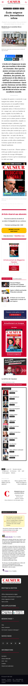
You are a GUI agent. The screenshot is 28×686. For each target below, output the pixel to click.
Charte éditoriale (6, 658)
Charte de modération (7, 666)
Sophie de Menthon (14, 432)
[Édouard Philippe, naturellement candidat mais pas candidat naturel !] (5, 284)
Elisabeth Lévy (13, 391)
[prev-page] (3, 306)
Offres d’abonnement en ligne (10, 594)
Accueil (3, 6)
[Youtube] (19, 643)
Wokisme (13, 472)
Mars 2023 (15, 8)
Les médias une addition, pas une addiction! (6, 482)
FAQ (3, 625)
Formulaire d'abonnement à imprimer (11, 596)
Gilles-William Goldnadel (16, 450)
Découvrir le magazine (14, 354)
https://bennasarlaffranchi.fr (14, 406)
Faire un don (5, 601)
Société (22, 8)
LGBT (23, 471)
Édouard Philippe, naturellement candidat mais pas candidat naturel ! (18, 284)
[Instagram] (7, 643)
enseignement (5, 471)
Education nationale (17, 469)
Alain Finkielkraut (14, 397)
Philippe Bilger (13, 414)
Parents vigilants (5, 472)
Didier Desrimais (14, 426)
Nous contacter (6, 627)
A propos (4, 656)
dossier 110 (8, 469)
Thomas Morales (14, 455)
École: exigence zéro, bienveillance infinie (14, 15)
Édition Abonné (9, 6)
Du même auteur (17, 278)
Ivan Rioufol (12, 444)
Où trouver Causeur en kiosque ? (10, 630)
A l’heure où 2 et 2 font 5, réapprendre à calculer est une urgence (18, 299)
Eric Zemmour (13, 471)
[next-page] (5, 306)
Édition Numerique (14, 267)
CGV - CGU (4, 661)
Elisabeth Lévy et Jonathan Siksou (11, 27)
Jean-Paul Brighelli (14, 408)
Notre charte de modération (10, 531)
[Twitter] (15, 643)
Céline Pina (12, 420)
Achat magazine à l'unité (8, 599)
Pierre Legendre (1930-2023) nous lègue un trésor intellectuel (20, 482)
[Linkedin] (11, 643)
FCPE (19, 471)
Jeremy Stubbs (13, 438)
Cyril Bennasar (13, 403)
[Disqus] (14, 553)
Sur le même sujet (6, 278)
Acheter (14, 269)
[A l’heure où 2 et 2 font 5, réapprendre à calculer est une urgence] (5, 299)
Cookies (4, 663)
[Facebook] (3, 643)
